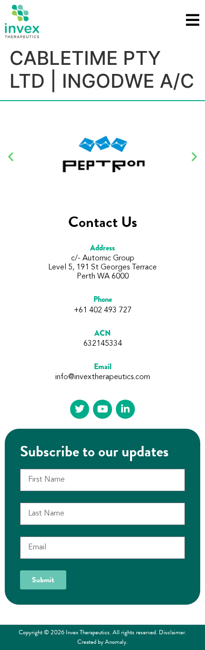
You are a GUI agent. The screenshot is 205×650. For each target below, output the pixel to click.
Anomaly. (116, 642)
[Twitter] (79, 409)
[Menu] (192, 20)
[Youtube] (102, 409)
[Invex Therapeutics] (22, 21)
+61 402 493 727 (103, 310)
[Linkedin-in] (125, 409)
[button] (11, 156)
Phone (102, 299)
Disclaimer (172, 632)
